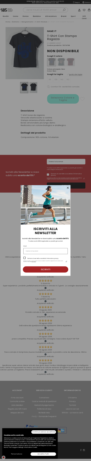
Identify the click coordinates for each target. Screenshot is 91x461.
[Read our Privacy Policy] (66, 261)
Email (25, 246)
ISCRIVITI (45, 269)
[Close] (67, 187)
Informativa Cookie (30, 447)
